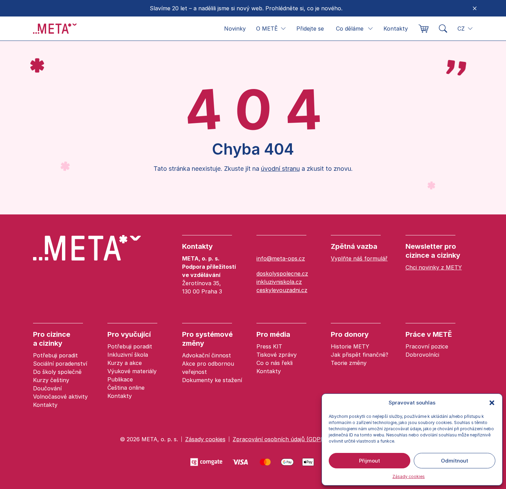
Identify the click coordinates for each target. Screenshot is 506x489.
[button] (491, 402)
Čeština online (126, 387)
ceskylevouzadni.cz (281, 290)
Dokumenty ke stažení (212, 380)
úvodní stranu (280, 168)
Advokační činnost (206, 355)
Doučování (47, 388)
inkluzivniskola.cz (279, 281)
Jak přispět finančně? (359, 354)
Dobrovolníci (422, 354)
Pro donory (350, 334)
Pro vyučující (129, 334)
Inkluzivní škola (127, 354)
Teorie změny (349, 362)
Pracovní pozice (426, 346)
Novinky (235, 28)
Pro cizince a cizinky (51, 338)
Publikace (120, 379)
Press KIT (269, 346)
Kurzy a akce (124, 362)
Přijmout (369, 460)
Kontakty (395, 28)
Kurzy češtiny (51, 380)
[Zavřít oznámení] (474, 8)
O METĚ (267, 28)
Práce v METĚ (428, 334)
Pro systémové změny (207, 338)
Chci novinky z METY (433, 267)
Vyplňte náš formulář (359, 258)
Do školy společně (57, 371)
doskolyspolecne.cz (282, 273)
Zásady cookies (408, 476)
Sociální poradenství (60, 363)
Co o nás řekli (274, 362)
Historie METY (350, 346)
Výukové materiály (132, 371)
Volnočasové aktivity (60, 396)
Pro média (273, 334)
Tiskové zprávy (276, 354)
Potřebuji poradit (55, 355)
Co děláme (349, 28)
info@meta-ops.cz (280, 258)
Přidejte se (310, 28)
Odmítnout (454, 460)
